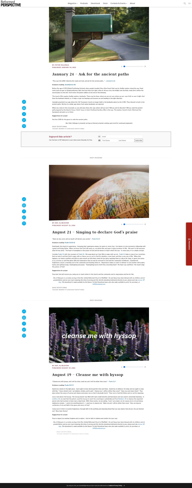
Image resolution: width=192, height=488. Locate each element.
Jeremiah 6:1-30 (70, 84)
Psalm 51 (61, 254)
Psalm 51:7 (112, 381)
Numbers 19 (122, 399)
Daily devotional (59, 126)
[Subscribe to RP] (24, 126)
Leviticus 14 (56, 399)
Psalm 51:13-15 (70, 242)
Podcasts (84, 3)
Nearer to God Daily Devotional (71, 128)
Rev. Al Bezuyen (62, 223)
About (132, 3)
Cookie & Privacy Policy (115, 485)
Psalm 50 (81, 254)
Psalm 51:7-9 (69, 385)
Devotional (95, 3)
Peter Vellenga (62, 65)
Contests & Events (118, 3)
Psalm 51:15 (96, 239)
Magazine (72, 3)
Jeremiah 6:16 (110, 81)
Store (105, 3)
